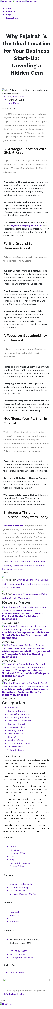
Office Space (15, 733)
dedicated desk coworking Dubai (18, 789)
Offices (11, 737)
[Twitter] (12, 572)
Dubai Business (40, 789)
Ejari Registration (36, 799)
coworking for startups (13, 786)
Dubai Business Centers (35, 793)
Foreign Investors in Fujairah (32, 806)
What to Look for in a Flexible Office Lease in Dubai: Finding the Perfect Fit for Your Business (25, 583)
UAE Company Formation (26, 828)
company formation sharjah (25, 780)
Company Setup (16, 724)
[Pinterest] (15, 572)
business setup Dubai (28, 767)
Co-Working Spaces (18, 717)
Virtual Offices (16, 750)
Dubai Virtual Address (13, 796)
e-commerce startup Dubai (15, 799)
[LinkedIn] (17, 572)
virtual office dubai (12, 832)
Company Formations (13, 96)
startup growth (31, 825)
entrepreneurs (9, 802)
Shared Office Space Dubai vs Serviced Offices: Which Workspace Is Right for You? (26, 673)
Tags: (4, 561)
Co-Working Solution (18, 714)
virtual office (43, 828)
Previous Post (9, 579)
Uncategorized (15, 746)
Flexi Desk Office (16, 727)
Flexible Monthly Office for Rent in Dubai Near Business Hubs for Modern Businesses (25, 692)
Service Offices (15, 740)
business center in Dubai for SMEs (24, 763)
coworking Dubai (40, 783)
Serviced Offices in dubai (20, 822)
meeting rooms (15, 730)
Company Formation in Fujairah (16, 776)
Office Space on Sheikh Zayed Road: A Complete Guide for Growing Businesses (26, 654)
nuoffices (14, 103)
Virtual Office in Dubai (31, 832)
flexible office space (26, 802)
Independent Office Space (26, 809)
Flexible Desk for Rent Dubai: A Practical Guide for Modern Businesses (22, 616)
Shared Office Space (18, 743)
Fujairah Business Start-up (21, 561)
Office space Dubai (22, 819)
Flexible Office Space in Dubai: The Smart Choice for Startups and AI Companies (25, 635)
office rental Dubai (31, 815)
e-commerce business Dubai (37, 796)
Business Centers (16, 711)
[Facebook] (10, 572)
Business (13, 707)
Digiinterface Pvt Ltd (14, 994)
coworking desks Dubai (22, 783)
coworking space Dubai (35, 786)
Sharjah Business (16, 825)
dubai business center (13, 793)
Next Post (7, 594)
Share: (5, 572)
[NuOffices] (6, 1)
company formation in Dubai (34, 773)
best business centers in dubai (17, 760)
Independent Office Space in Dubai (19, 812)
